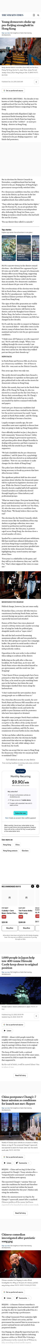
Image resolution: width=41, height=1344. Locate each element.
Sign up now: (6, 33)
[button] (34, 15)
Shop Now (9, 928)
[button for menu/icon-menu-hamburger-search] (38, 15)
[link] (12, 15)
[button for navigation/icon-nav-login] (34, 15)
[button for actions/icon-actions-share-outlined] (36, 82)
